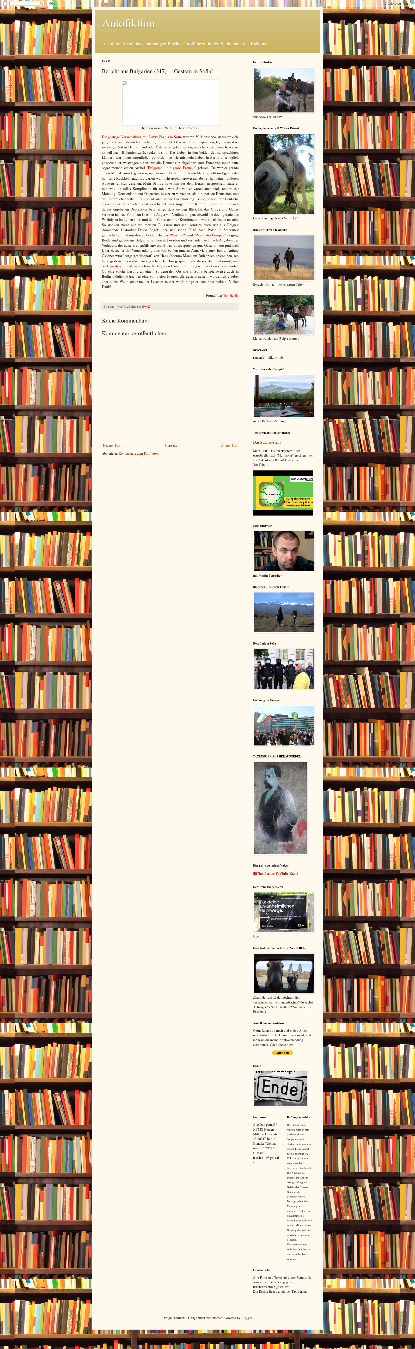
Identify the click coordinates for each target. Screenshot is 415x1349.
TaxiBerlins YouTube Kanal (278, 873)
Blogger (246, 1317)
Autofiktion (128, 22)
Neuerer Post (112, 445)
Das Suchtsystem (267, 442)
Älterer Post (229, 445)
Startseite (171, 445)
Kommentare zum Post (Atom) (140, 453)
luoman (217, 1317)
